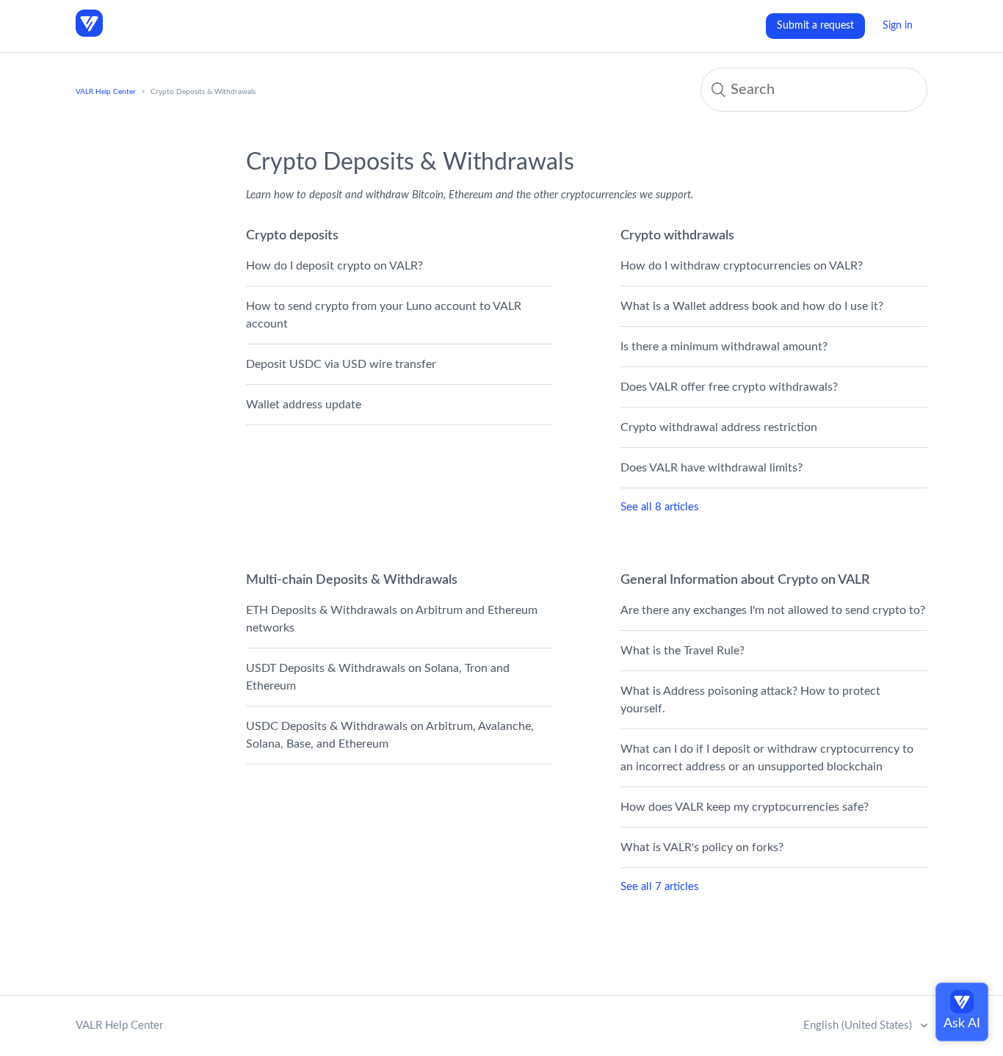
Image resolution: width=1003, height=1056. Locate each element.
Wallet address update (303, 405)
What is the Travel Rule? (682, 651)
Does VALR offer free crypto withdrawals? (729, 387)
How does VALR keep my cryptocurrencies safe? (744, 807)
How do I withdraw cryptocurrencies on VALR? (741, 266)
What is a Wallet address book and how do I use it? (751, 306)
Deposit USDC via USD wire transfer (341, 364)
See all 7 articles (659, 886)
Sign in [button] (898, 26)
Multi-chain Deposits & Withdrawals (351, 580)
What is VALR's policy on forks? (701, 847)
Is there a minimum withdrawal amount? (724, 346)
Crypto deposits (292, 235)
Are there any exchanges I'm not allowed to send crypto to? (772, 610)
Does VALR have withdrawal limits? (711, 468)
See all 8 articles (659, 507)
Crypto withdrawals (677, 235)
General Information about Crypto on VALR (744, 580)
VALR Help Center (106, 91)
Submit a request (815, 26)
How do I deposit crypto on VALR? (334, 266)
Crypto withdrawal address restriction (718, 427)
